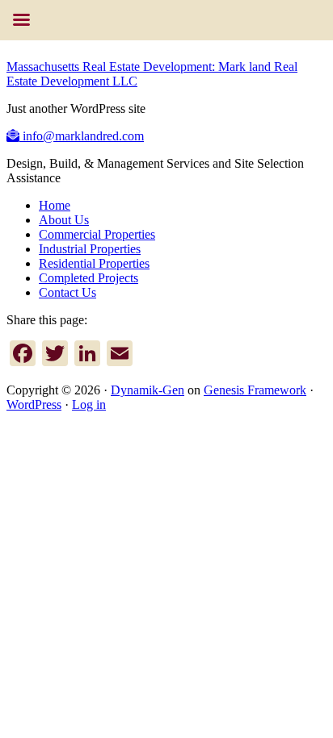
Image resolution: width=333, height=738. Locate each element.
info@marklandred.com (81, 136)
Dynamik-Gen (147, 390)
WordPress (33, 404)
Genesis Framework (255, 390)
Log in (89, 404)
